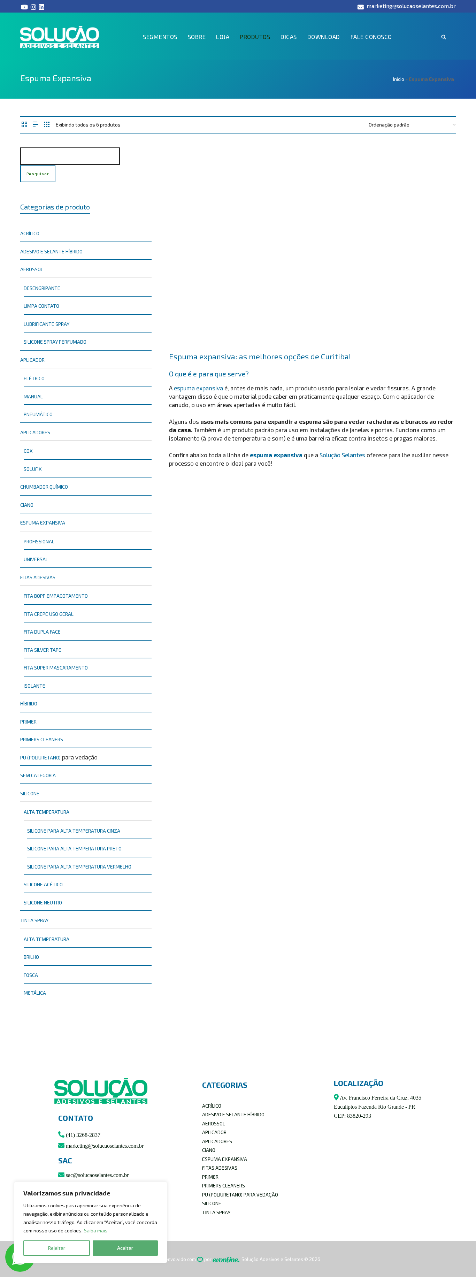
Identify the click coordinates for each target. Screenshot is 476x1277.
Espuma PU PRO (264, 222)
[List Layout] (35, 125)
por (208, 1259)
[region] (90, 1222)
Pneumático (38, 414)
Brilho (31, 957)
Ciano (26, 505)
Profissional (39, 541)
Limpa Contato (41, 306)
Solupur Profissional (274, 321)
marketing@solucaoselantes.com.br (104, 1146)
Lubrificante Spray (46, 324)
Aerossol (31, 269)
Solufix (33, 469)
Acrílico (29, 233)
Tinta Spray (34, 920)
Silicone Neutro (43, 902)
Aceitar (125, 1248)
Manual (33, 396)
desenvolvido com (177, 1259)
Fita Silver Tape (42, 650)
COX (28, 451)
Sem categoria (38, 775)
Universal (36, 559)
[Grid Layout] (47, 125)
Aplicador (32, 360)
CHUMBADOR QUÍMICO (44, 487)
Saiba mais (96, 1230)
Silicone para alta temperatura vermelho (79, 867)
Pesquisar (37, 173)
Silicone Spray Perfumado (55, 342)
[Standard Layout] (24, 125)
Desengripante (42, 288)
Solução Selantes (342, 454)
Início (398, 79)
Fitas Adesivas (37, 577)
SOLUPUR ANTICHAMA (345, 222)
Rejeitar (56, 1248)
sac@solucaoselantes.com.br (96, 1175)
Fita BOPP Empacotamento (56, 596)
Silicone (29, 793)
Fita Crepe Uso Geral (49, 614)
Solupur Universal (196, 321)
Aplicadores (35, 432)
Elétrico (34, 378)
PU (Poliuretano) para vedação (240, 1195)
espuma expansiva (198, 387)
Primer (28, 722)
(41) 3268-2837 (82, 1135)
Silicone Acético (43, 884)
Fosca (31, 975)
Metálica (35, 993)
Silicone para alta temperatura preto (74, 848)
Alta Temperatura (46, 939)
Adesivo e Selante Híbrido (51, 251)
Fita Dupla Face (42, 632)
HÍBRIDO (28, 703)
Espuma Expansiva (42, 523)
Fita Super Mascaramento (56, 668)
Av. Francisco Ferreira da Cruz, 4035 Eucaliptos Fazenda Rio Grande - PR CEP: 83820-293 (377, 1107)
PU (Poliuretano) (40, 757)
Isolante (34, 686)
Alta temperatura (46, 812)
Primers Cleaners (41, 739)
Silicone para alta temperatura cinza (73, 831)
